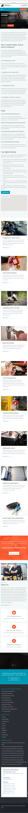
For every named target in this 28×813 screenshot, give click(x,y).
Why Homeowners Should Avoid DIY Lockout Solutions (13, 759)
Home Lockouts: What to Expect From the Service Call (12, 755)
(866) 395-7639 (24, 5)
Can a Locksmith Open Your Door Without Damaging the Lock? (14, 762)
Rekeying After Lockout (6, 704)
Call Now (3, 25)
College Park (4, 730)
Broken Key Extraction (6, 698)
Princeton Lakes (5, 734)
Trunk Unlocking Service (6, 700)
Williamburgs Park (5, 721)
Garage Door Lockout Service (7, 706)
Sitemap (2, 807)
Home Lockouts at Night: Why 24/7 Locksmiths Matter (13, 751)
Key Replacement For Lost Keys (8, 695)
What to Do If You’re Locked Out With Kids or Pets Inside (13, 753)
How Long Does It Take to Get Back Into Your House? (12, 757)
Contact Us (13, 2)
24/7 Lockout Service (6, 711)
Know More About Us (5, 605)
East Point (4, 732)
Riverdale (3, 717)
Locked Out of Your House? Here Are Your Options (12, 764)
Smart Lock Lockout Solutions (8, 702)
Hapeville (3, 728)
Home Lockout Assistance (7, 693)
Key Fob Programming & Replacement (9, 709)
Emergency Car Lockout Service (8, 691)
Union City (4, 725)
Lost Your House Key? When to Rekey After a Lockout (12, 748)
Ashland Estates (5, 719)
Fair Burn (3, 723)
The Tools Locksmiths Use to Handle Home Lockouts (12, 746)
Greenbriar (4, 737)
